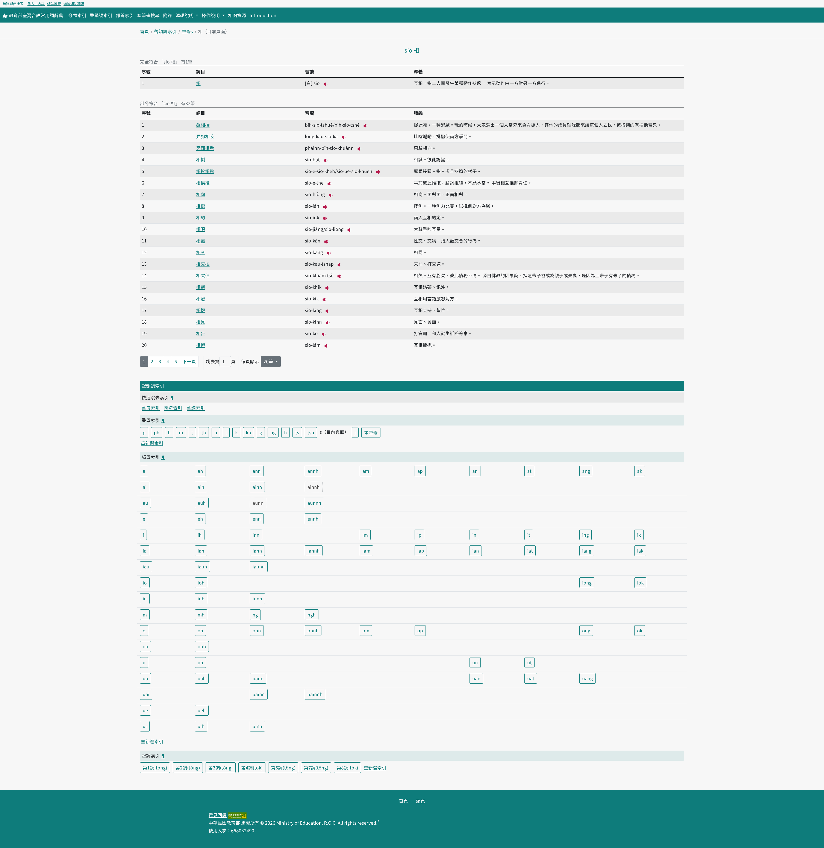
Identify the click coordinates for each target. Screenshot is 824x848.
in (474, 535)
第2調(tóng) (188, 767)
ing (585, 535)
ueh (202, 710)
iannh (313, 550)
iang (586, 550)
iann (257, 550)
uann (258, 678)
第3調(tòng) (220, 767)
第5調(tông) (283, 767)
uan (476, 678)
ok (639, 630)
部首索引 (125, 15)
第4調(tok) (252, 767)
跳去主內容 (36, 3)
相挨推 (203, 182)
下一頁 (189, 361)
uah (202, 678)
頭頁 (420, 800)
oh (200, 630)
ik (639, 535)
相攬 (200, 345)
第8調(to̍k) (347, 767)
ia (145, 550)
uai (146, 694)
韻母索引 (173, 408)
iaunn (259, 566)
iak (640, 550)
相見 (200, 321)
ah (200, 471)
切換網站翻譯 (74, 3)
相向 (200, 194)
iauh (202, 566)
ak (639, 471)
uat (530, 678)
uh (200, 662)
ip (419, 535)
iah (201, 550)
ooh (202, 646)
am (365, 471)
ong (586, 630)
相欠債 (203, 275)
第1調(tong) (155, 767)
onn (257, 630)
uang (587, 678)
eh (200, 518)
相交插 (203, 263)
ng (273, 432)
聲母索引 (151, 408)
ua (145, 678)
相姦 (200, 240)
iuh (201, 598)
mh (201, 614)
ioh (201, 582)
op (420, 630)
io (145, 582)
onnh (313, 630)
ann (257, 471)
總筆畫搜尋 (148, 15)
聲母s (187, 31)
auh (202, 503)
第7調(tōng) (316, 767)
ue (145, 710)
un (475, 662)
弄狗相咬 (205, 136)
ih (200, 535)
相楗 (200, 310)
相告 (200, 333)
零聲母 (371, 432)
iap (420, 550)
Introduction (263, 15)
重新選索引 (152, 443)
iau (146, 566)
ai (145, 487)
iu (145, 598)
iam (366, 550)
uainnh (315, 694)
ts (297, 432)
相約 (200, 217)
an (475, 471)
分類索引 (77, 15)
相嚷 (200, 229)
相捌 (200, 159)
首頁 (144, 31)
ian (475, 550)
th (203, 432)
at (529, 471)
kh (248, 432)
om (365, 630)
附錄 (167, 15)
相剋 (200, 287)
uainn (259, 694)
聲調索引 (196, 408)
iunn (257, 598)
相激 (200, 298)
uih (201, 726)
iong (587, 582)
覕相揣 (203, 124)
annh (312, 471)
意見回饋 (218, 815)
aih (201, 487)
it (528, 535)
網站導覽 (54, 3)
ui (145, 726)
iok (640, 582)
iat (530, 550)
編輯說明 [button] (185, 15)
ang (586, 471)
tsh (310, 432)
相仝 (200, 252)
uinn (257, 726)
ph (156, 432)
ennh (312, 518)
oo (145, 646)
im (365, 535)
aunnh (314, 503)
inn (256, 535)
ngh (311, 614)
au (145, 503)
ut (529, 662)
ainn (257, 487)
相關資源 (237, 15)
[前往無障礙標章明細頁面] (237, 815)
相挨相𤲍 (205, 171)
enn (257, 518)
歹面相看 (205, 148)
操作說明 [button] (211, 15)
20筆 (269, 361)
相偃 (200, 206)
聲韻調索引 (101, 15)
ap (420, 471)
